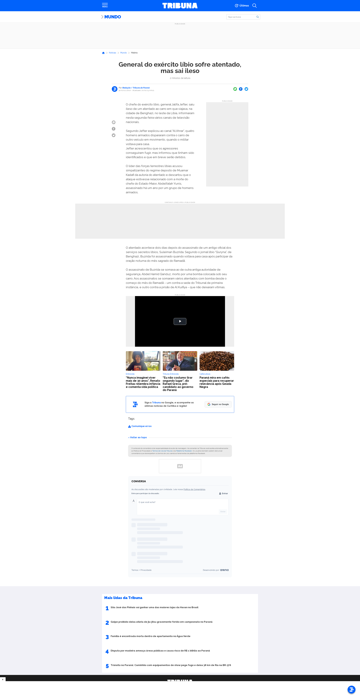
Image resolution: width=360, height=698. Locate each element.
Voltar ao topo (138, 437)
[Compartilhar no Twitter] (246, 89)
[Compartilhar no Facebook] (241, 89)
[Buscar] (257, 16)
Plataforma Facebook (184, 451)
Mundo (112, 16)
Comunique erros (141, 426)
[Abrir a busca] (254, 5)
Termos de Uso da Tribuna (162, 451)
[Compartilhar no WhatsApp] (235, 89)
